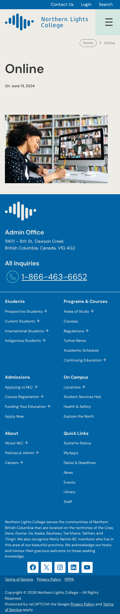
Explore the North (79, 416)
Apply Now (14, 416)
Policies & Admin (19, 452)
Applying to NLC (19, 387)
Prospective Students (23, 311)
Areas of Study (76, 311)
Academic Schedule (81, 350)
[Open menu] (109, 22)
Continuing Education (83, 360)
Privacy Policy (82, 604)
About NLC (14, 443)
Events (69, 482)
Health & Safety (77, 406)
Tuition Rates (75, 340)
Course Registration (22, 396)
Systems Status (77, 443)
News (68, 472)
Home (88, 43)
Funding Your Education (25, 406)
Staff (68, 501)
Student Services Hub (82, 396)
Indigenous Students (23, 340)
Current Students (20, 321)
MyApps (71, 452)
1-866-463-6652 (54, 277)
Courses (71, 321)
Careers (11, 462)
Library (70, 491)
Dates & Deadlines (80, 462)
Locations (72, 387)
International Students (24, 331)
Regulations (74, 331)
